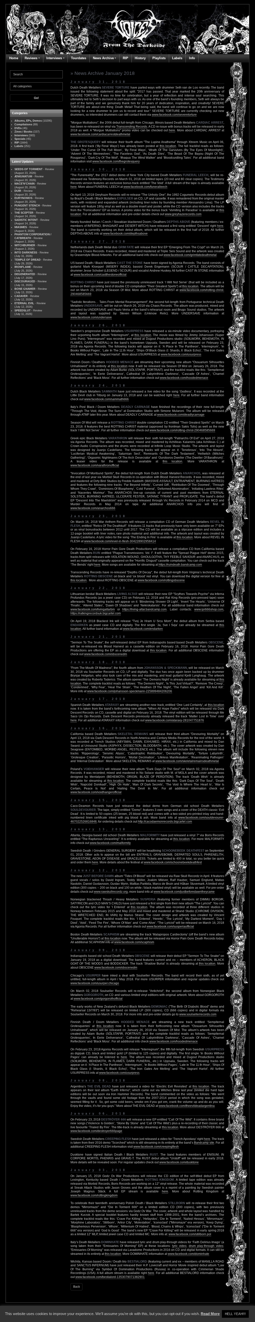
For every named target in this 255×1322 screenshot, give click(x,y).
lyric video (179, 1246)
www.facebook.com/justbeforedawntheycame (184, 891)
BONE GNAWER (24, 288)
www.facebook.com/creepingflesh (156, 1146)
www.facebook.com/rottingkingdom (94, 1195)
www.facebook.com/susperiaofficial (170, 926)
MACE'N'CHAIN (24, 183)
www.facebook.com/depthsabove (125, 233)
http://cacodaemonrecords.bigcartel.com (165, 821)
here (172, 130)
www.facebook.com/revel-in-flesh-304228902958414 (120, 541)
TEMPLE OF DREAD (27, 259)
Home (13, 58)
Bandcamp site (204, 1142)
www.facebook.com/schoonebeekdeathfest (173, 862)
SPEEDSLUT (22, 310)
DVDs (18, 128)
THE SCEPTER (23, 212)
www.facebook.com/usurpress (181, 354)
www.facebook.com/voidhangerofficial (96, 792)
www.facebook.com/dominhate (188, 1254)
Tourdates (78, 58)
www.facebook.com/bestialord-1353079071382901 (110, 1277)
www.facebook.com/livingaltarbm (92, 609)
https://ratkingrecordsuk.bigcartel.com (95, 613)
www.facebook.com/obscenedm (105, 654)
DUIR (17, 190)
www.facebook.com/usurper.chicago (94, 983)
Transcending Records (131, 126)
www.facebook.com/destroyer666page (96, 1131)
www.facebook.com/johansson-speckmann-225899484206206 (129, 691)
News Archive (103, 58)
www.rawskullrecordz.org (111, 891)
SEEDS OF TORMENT (28, 169)
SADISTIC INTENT (26, 219)
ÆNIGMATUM (23, 176)
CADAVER (21, 295)
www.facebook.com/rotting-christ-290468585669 (182, 430)
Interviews (54, 58)
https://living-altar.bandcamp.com (144, 609)
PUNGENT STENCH (27, 205)
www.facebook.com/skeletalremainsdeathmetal (187, 761)
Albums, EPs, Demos (28, 120)
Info (192, 58)
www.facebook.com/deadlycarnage (180, 414)
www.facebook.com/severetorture (174, 114)
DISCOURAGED (24, 281)
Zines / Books (23, 131)
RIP (125, 58)
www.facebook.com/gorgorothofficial (98, 998)
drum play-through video (206, 1246)
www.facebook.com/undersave (91, 317)
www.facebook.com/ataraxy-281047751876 (174, 720)
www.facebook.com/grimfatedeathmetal (190, 255)
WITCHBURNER (24, 245)
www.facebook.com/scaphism (134, 942)
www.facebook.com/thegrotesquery (116, 161)
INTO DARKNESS (25, 252)
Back (76, 1286)
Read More (210, 1314)
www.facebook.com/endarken (143, 629)
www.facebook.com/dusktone (179, 1162)
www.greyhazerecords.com (183, 214)
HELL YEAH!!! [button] (235, 1314)
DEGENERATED (24, 274)
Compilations (23, 124)
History (140, 58)
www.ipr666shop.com (208, 609)
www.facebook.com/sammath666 (106, 399)
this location (168, 146)
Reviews (31, 58)
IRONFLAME (22, 266)
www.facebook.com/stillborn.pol (190, 1234)
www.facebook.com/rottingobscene (161, 580)
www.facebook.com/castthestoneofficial (100, 274)
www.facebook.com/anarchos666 (92, 508)
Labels (177, 58)
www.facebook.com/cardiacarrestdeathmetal (100, 134)
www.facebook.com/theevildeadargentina (187, 1106)
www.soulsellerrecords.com (197, 1014)
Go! (36, 98)
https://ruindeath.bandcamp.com (180, 564)
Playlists (159, 58)
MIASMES (20, 227)
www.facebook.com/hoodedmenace (184, 378)
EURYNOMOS (23, 197)
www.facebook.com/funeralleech (145, 187)
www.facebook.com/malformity (110, 843)
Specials (19, 138)
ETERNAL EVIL (24, 303)
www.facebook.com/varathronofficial (94, 465)
